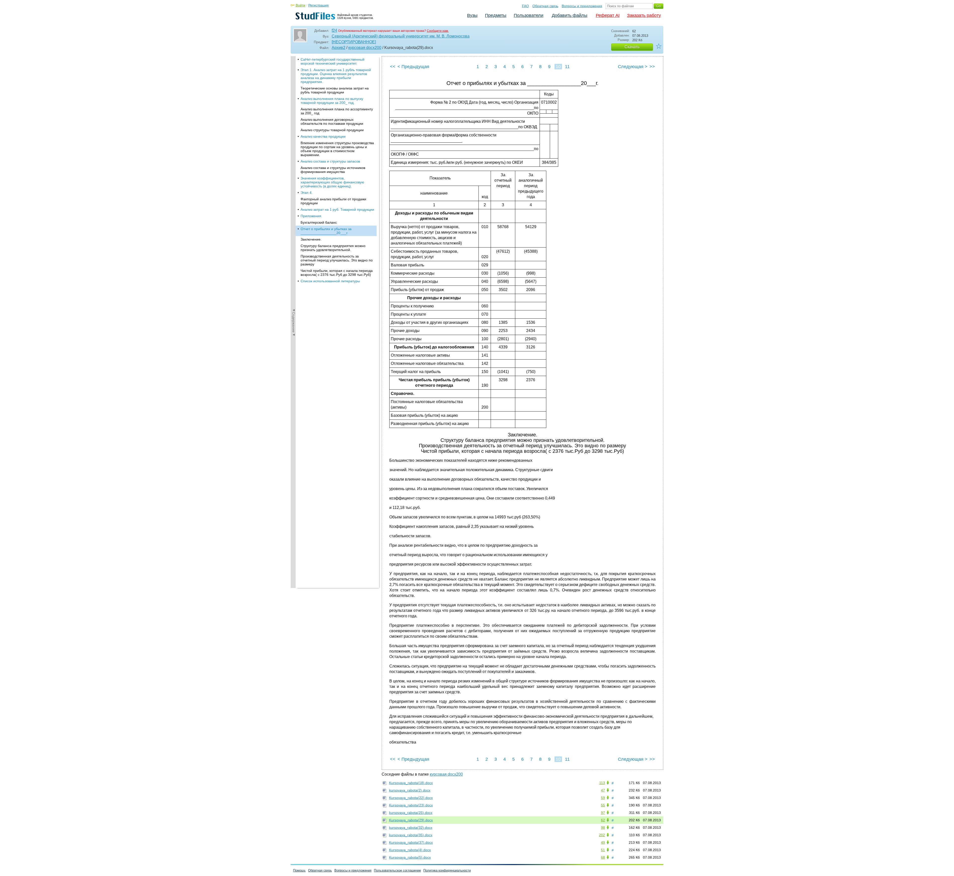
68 (603, 857)
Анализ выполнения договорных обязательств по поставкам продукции (332, 121)
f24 (334, 30)
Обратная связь (545, 6)
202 (602, 835)
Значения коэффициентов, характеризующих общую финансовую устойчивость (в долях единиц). (332, 182)
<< (393, 66)
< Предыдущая (413, 66)
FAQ (525, 6)
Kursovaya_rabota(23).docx (411, 805)
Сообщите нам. (438, 30)
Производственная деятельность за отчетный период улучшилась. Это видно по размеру (337, 260)
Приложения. (311, 216)
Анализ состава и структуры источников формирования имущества (333, 170)
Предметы (495, 15)
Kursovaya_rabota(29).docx (411, 820)
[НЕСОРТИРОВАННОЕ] (354, 42)
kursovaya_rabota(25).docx (410, 813)
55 (603, 805)
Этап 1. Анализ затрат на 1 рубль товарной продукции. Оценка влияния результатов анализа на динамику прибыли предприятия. (336, 76)
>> (652, 66)
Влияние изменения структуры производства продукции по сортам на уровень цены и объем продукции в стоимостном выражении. (337, 149)
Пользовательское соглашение (397, 870)
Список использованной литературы (330, 281)
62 (603, 820)
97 (603, 813)
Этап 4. (307, 193)
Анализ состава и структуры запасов (330, 161)
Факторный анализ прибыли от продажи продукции (333, 201)
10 (558, 66)
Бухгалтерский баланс (319, 222)
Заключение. (311, 239)
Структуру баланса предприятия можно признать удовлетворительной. (333, 248)
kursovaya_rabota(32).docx (410, 828)
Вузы (472, 15)
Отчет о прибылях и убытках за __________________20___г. (326, 231)
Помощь (299, 870)
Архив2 (338, 47)
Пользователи (528, 15)
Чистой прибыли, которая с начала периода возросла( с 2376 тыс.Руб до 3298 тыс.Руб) (337, 273)
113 (602, 783)
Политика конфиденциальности (447, 870)
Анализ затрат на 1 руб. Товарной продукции (337, 209)
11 (567, 66)
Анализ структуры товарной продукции (332, 130)
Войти (300, 5)
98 (603, 828)
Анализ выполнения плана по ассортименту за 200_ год (337, 111)
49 (603, 842)
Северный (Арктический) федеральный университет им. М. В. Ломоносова (401, 36)
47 (603, 790)
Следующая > (632, 66)
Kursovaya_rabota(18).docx (411, 783)
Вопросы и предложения (582, 6)
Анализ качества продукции (323, 136)
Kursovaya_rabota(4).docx (410, 850)
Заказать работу (644, 15)
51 (603, 850)
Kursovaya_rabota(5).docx (410, 857)
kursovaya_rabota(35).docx (410, 835)
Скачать (632, 47)
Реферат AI (608, 15)
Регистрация (318, 5)
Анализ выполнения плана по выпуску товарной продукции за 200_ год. (332, 101)
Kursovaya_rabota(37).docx (411, 842)
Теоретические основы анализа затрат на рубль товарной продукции (335, 90)
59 (603, 798)
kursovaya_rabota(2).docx (409, 790)
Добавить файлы (569, 15)
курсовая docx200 (364, 47)
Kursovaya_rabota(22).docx (411, 798)
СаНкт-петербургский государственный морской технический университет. (332, 61)
